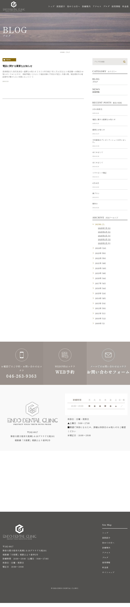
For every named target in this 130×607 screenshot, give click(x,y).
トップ (51, 6)
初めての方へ (73, 6)
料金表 (125, 6)
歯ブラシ (96, 193)
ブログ (106, 6)
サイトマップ (108, 572)
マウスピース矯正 (99, 173)
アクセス (97, 6)
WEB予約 (65, 363)
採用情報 (116, 6)
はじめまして (97, 152)
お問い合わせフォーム (108, 363)
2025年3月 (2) (104, 235)
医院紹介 (106, 538)
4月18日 (95, 183)
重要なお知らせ (98, 129)
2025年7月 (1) (104, 228)
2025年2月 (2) (104, 239)
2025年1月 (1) (104, 243)
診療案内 (106, 548)
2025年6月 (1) (104, 232)
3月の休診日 (97, 109)
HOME (62, 52)
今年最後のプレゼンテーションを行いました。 (109, 141)
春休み (95, 203)
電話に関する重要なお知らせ (17, 66)
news (8, 60)
